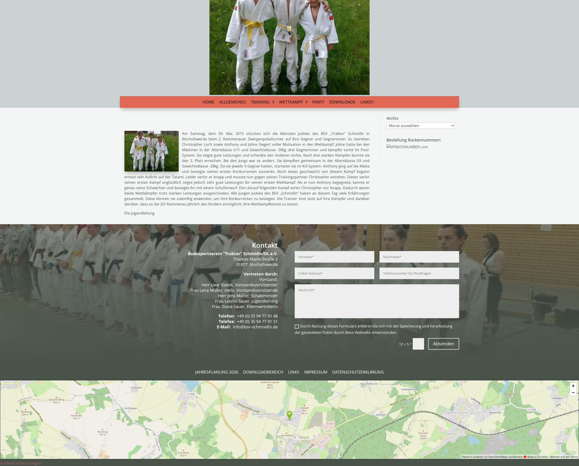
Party (318, 102)
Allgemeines (232, 102)
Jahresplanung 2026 (216, 372)
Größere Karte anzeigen (20, 463)
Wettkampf (291, 102)
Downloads (342, 102)
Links (365, 102)
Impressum (315, 372)
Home (208, 102)
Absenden (443, 344)
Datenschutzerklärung (358, 372)
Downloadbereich (263, 372)
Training (260, 102)
